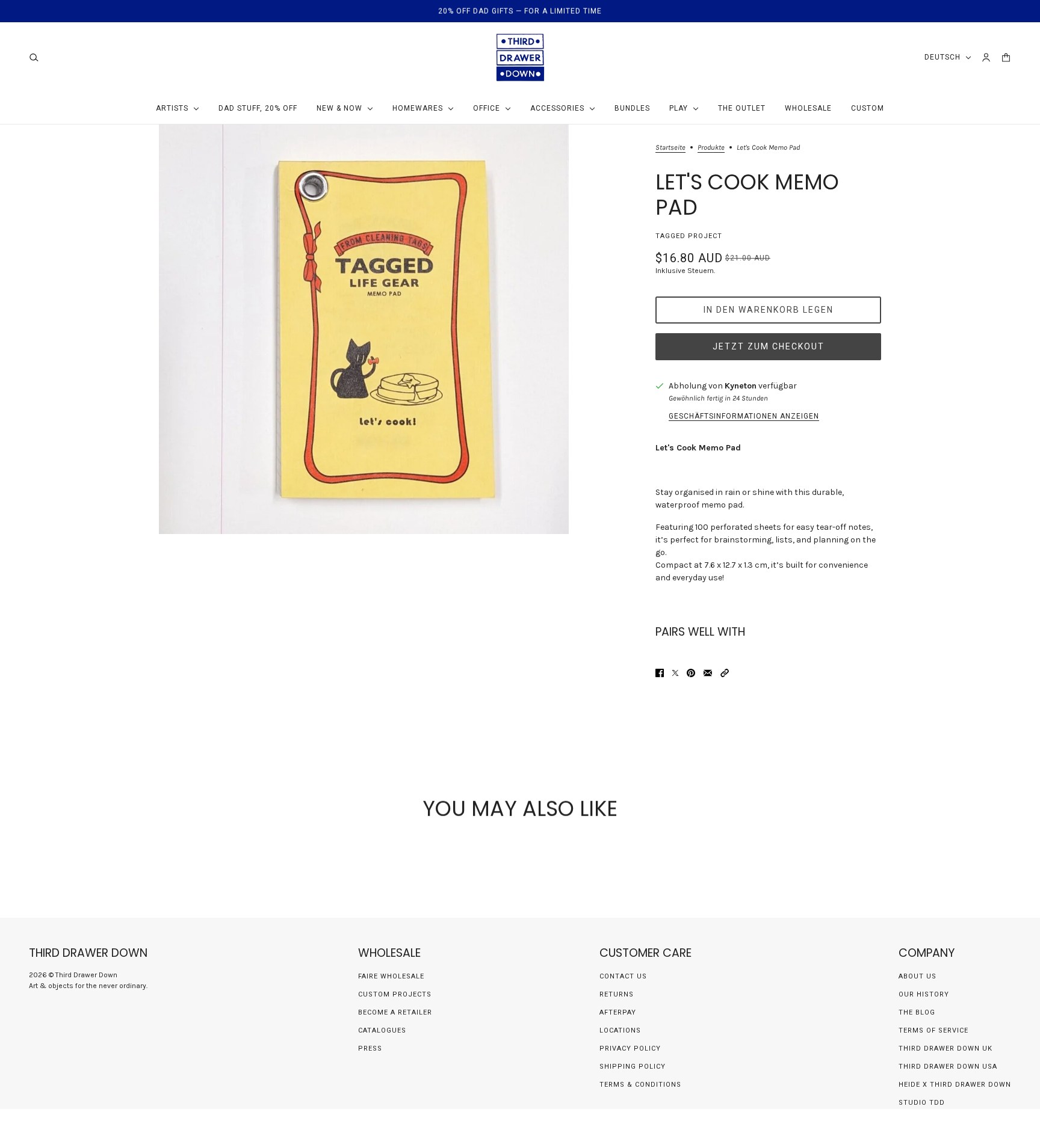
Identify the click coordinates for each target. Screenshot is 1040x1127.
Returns (616, 994)
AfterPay (617, 1012)
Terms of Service (933, 1030)
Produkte (711, 148)
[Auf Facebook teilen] (659, 673)
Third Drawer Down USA (948, 1066)
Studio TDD (922, 1103)
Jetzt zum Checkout (769, 346)
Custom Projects (395, 994)
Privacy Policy (630, 1048)
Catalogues (382, 1030)
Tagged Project (688, 236)
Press (370, 1048)
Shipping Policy (632, 1066)
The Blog (917, 1012)
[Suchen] (34, 57)
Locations (620, 1030)
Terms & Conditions (640, 1085)
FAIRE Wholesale (391, 976)
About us (917, 976)
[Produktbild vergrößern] (364, 329)
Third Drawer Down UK (945, 1048)
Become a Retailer (395, 1012)
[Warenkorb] (1006, 57)
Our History (924, 994)
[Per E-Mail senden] (707, 673)
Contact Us (623, 976)
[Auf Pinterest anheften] (691, 673)
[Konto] (986, 57)
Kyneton (741, 386)
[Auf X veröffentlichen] (675, 673)
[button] (724, 673)
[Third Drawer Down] (520, 57)
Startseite (670, 148)
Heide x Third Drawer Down (955, 1085)
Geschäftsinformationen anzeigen (744, 416)
